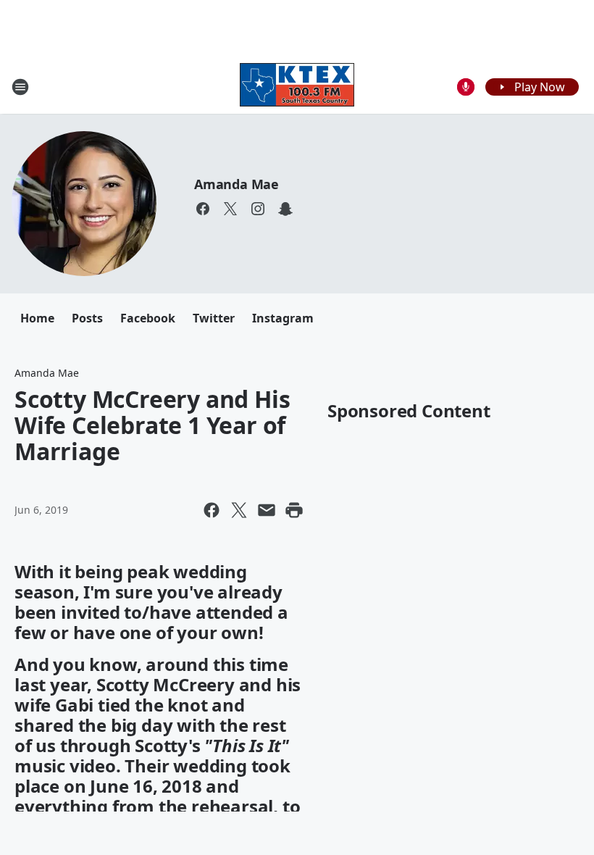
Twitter (214, 318)
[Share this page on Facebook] (211, 510)
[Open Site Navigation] (20, 87)
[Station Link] (297, 86)
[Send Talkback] (465, 87)
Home (37, 318)
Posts (87, 318)
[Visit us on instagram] (258, 208)
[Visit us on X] (230, 208)
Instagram (283, 318)
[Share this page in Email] (266, 510)
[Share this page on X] (239, 510)
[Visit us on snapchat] (285, 208)
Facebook (147, 318)
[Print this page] (294, 510)
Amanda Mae (236, 184)
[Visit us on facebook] (203, 208)
